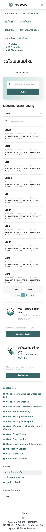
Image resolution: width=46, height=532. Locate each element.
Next (32, 295)
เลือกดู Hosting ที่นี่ (23, 334)
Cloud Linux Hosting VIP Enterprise (24, 444)
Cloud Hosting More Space (19, 421)
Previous (16, 295)
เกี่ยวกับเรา (10, 14)
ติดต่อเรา (23, 38)
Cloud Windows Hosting (18, 412)
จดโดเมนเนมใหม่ (15, 473)
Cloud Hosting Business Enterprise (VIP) (22, 395)
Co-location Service (16, 449)
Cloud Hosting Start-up (17, 402)
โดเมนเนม (9, 30)
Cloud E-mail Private (16, 434)
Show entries (23, 290)
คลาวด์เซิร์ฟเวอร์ (29, 14)
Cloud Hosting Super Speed (20, 417)
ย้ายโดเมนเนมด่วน (15, 478)
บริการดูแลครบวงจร (29, 30)
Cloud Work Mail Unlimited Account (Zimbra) (22, 428)
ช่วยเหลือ (9, 38)
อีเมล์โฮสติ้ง (25, 22)
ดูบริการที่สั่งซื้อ (13, 482)
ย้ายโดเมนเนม (23, 375)
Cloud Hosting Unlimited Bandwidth (24, 407)
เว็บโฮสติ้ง (10, 22)
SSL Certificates (14, 454)
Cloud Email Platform (16, 459)
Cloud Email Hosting (16, 439)
